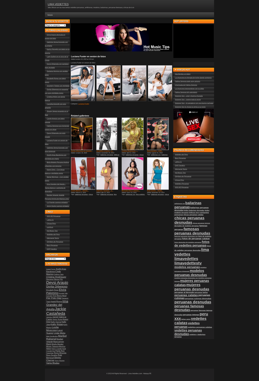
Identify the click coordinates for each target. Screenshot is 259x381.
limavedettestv (188, 263)
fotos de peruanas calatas (196, 238)
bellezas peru (194, 212)
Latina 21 (50, 220)
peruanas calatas (186, 295)
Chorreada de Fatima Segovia (186, 85)
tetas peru (186, 319)
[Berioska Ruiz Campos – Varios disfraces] (134, 173)
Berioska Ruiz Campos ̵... (131, 191)
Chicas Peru (51, 224)
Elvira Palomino (56, 291)
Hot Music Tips (52, 231)
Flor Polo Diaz (54, 298)
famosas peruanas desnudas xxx (186, 236)
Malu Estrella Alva (52, 336)
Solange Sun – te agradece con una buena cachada (194, 103)
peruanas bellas (201, 292)
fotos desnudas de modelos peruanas (187, 242)
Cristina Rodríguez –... (130, 151)
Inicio (50, 15)
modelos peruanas (187, 267)
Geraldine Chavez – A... (105, 151)
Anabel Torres (50, 269)
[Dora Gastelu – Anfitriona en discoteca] (159, 134)
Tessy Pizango (59, 360)
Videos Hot (183, 70)
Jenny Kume (57, 320)
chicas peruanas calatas (193, 215)
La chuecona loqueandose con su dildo (189, 89)
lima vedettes (140, 194)
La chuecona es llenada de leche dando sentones (193, 78)
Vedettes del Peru (53, 234)
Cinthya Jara (58, 274)
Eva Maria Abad (60, 296)
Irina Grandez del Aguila (57, 305)
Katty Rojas (57, 324)
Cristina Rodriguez (56, 277)
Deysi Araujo (57, 282)
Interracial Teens (53, 238)
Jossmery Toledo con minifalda (58, 86)
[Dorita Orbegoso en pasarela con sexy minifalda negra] (83, 134)
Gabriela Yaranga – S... (104, 191)
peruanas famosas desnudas (189, 308)
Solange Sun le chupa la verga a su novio (190, 107)
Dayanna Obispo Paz (54, 279)
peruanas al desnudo (184, 292)
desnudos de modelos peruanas (186, 226)
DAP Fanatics (52, 249)
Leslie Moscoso (52, 329)
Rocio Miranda (60, 353)
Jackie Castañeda (56, 311)
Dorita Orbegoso (56, 286)
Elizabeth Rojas (52, 290)
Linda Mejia (59, 333)
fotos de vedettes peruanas (191, 243)
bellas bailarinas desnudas (194, 210)
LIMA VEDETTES (58, 4)
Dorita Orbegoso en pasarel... (82, 151)
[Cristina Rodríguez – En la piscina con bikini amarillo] (134, 134)
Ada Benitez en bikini (182, 74)
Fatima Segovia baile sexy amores (187, 81)
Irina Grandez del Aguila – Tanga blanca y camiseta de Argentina (55, 188)
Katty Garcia (56, 322)
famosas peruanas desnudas (192, 231)
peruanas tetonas (191, 315)
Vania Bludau (52, 363)
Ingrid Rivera (56, 301)
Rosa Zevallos (51, 355)
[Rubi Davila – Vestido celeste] (159, 173)
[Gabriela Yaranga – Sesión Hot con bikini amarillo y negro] (108, 173)
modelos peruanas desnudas (190, 273)
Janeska (49, 317)
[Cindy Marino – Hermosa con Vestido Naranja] (83, 173)
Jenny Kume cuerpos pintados (58, 206)
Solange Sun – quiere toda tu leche (188, 100)
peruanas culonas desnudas (198, 298)
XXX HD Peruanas (53, 216)
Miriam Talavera (52, 347)
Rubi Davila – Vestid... (155, 191)
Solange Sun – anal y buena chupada (189, 96)
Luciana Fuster (83, 104)
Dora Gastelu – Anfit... (155, 151)
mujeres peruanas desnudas (191, 287)
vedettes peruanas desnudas (188, 332)
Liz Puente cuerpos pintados (57, 202)
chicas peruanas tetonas (201, 223)
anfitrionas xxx (156, 155)
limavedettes (186, 259)
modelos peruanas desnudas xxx (186, 278)
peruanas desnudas (192, 302)
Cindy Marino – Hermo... (80, 191)
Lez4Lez (50, 227)
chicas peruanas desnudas (133, 155)
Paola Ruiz (60, 351)
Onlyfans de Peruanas (55, 242)
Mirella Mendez (58, 344)
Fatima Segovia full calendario (186, 92)
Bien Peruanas (52, 245)
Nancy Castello (57, 349)
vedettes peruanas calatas (200, 327)
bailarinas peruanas (106, 155)
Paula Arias (50, 353)
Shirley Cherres (53, 359)
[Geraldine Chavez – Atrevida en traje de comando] (108, 134)
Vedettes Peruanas (182, 184)
